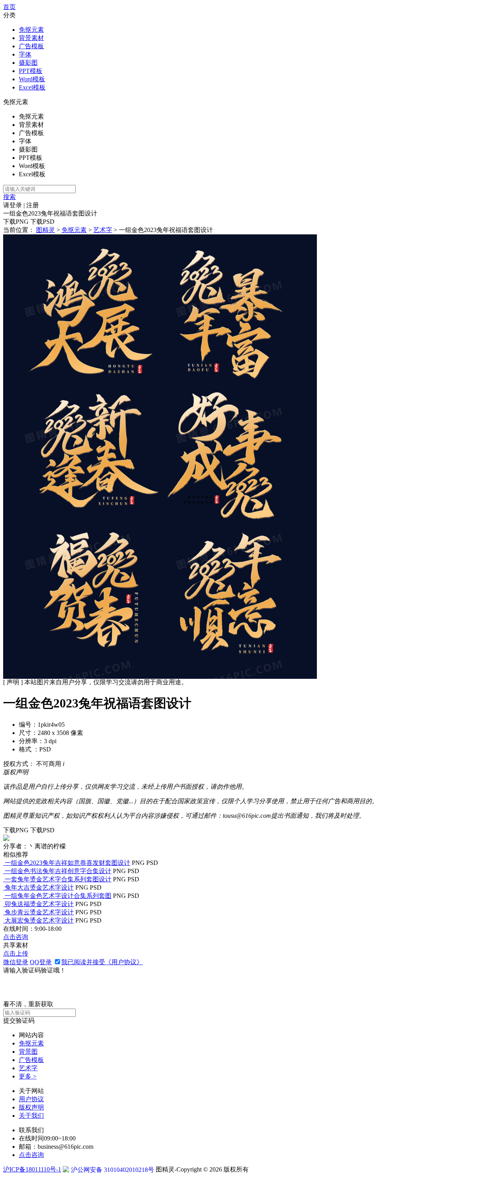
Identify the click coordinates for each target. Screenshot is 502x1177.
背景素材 (31, 38)
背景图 (28, 1051)
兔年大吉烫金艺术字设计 (39, 887)
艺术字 (102, 230)
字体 (25, 54)
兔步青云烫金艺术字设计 (39, 912)
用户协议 (31, 1099)
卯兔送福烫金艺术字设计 (39, 904)
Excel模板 (32, 87)
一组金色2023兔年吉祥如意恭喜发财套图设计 (67, 862)
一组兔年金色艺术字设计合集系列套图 (58, 895)
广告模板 (31, 46)
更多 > (27, 1076)
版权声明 (31, 1107)
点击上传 (15, 953)
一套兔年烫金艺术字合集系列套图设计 (58, 879)
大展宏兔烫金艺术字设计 (39, 920)
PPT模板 (30, 71)
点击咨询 (15, 937)
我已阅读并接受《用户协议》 (102, 962)
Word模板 (32, 79)
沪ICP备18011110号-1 (32, 1169)
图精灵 (45, 230)
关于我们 (31, 1115)
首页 (9, 7)
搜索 (9, 197)
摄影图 (28, 62)
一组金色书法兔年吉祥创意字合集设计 (58, 871)
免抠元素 (31, 29)
